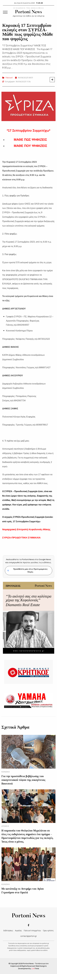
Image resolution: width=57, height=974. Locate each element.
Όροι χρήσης (48, 930)
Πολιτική (9, 77)
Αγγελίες (18, 930)
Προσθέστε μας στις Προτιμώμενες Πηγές (27, 570)
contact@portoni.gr (28, 936)
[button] (5, 12)
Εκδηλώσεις (8, 930)
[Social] (28, 924)
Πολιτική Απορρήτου (32, 930)
